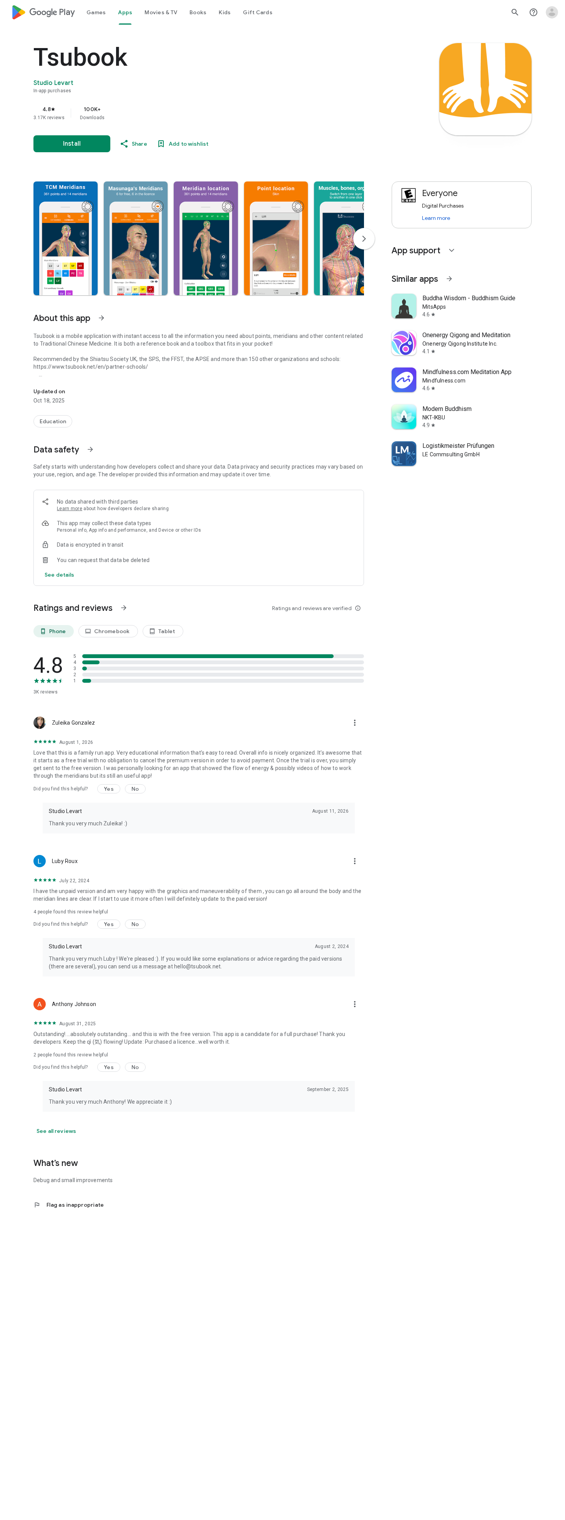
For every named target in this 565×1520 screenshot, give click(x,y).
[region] (187, 113)
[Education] (52, 421)
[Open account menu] (552, 12)
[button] (65, 238)
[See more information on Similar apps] (449, 278)
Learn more (69, 508)
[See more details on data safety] (60, 574)
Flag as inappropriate (68, 1204)
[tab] (96, 12)
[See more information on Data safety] (90, 449)
